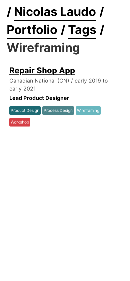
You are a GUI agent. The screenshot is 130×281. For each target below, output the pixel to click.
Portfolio (32, 29)
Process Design (58, 110)
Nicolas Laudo (55, 11)
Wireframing (88, 110)
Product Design (25, 110)
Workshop (20, 122)
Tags (82, 29)
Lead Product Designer (39, 98)
